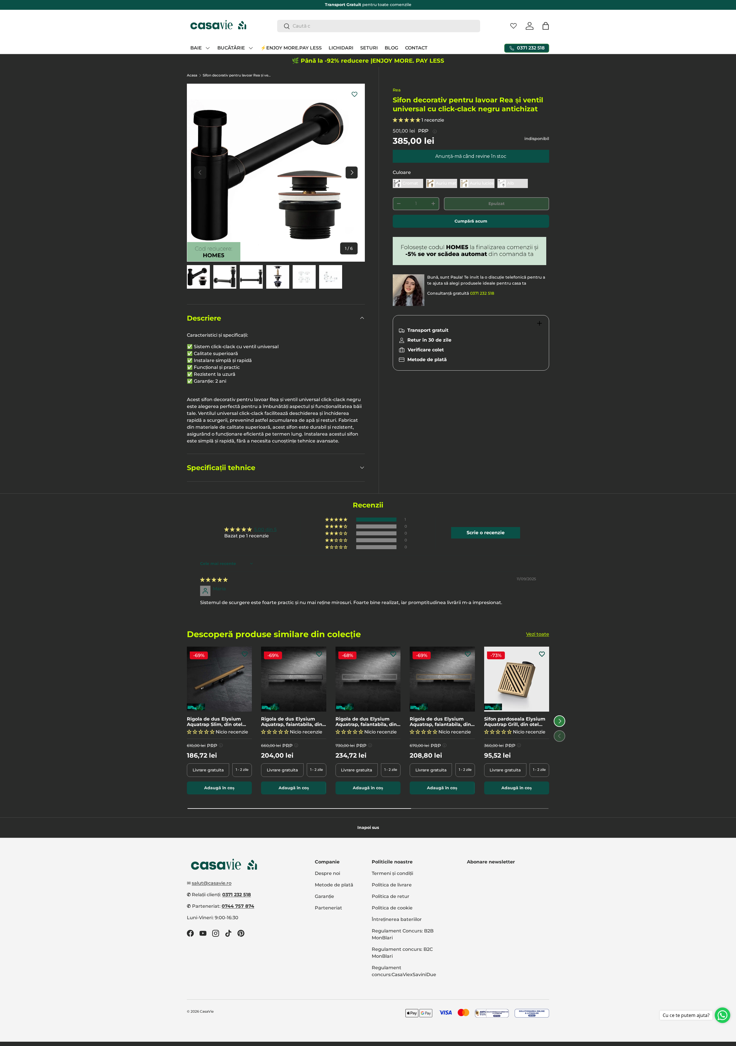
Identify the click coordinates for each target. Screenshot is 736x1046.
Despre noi (327, 873)
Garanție (324, 896)
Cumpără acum (471, 221)
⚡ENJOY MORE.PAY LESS (291, 48)
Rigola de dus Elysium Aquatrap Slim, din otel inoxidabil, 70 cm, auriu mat (215, 721)
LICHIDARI (341, 48)
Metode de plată (334, 885)
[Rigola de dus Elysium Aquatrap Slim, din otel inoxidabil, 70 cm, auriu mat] (219, 679)
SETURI (369, 48)
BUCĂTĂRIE (231, 48)
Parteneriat (328, 908)
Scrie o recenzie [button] (486, 532)
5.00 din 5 (265, 529)
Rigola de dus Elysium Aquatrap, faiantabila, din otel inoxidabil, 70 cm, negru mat (291, 721)
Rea (396, 90)
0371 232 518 (482, 293)
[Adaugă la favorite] (354, 94)
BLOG (391, 48)
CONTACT (416, 48)
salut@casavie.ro (211, 883)
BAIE (196, 48)
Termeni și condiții (392, 873)
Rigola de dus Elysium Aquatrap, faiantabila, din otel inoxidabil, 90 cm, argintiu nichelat (366, 721)
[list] (276, 172)
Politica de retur (390, 896)
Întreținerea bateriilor (397, 919)
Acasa (192, 75)
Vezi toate (537, 634)
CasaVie (207, 1011)
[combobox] (378, 26)
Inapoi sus (368, 827)
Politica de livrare (392, 885)
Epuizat (496, 203)
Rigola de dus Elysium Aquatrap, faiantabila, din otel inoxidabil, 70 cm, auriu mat (440, 721)
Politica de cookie (392, 908)
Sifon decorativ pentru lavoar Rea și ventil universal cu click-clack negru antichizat (237, 75)
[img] (214, 580)
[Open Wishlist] (513, 26)
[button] (545, 26)
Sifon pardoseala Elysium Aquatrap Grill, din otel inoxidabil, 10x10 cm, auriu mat (515, 721)
